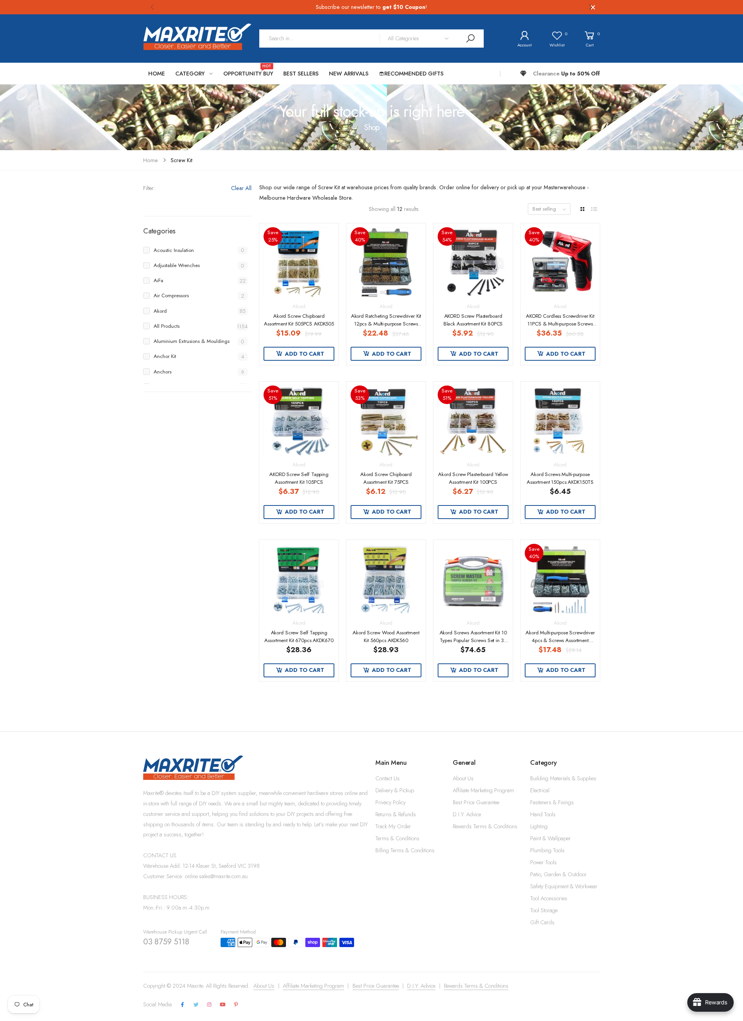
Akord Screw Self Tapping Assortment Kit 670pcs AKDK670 (298, 636)
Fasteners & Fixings (552, 802)
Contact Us (387, 778)
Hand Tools (543, 814)
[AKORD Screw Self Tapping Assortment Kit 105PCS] (299, 420)
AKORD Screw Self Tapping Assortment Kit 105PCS (299, 478)
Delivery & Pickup (394, 790)
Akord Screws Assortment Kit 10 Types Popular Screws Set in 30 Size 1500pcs (473, 640)
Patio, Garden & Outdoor (558, 874)
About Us (463, 778)
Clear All (241, 188)
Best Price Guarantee (476, 802)
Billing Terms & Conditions (405, 850)
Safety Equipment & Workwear (563, 886)
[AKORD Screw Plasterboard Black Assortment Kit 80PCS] (473, 262)
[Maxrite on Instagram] (209, 1005)
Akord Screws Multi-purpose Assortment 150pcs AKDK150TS (560, 478)
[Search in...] (470, 38)
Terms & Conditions (397, 838)
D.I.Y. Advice (467, 814)
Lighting (539, 826)
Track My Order (393, 826)
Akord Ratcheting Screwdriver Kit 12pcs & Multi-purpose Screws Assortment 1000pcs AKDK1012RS (386, 327)
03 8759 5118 (166, 941)
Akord (299, 306)
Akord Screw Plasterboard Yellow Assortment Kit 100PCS (473, 478)
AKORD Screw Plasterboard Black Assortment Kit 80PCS (473, 319)
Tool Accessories (548, 898)
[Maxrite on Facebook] (182, 1005)
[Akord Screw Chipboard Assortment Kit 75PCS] (386, 420)
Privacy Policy (390, 802)
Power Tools (543, 862)
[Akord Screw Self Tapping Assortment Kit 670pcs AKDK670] (299, 579)
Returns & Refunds (395, 814)
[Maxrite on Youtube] (223, 1005)
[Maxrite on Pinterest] (236, 1005)
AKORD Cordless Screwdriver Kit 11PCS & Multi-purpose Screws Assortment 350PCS (560, 323)
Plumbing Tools (547, 850)
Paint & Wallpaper (550, 838)
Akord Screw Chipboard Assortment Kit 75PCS (386, 478)
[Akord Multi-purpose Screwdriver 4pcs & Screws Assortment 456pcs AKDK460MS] (560, 579)
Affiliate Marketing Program (483, 790)
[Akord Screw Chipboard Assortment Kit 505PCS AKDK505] (299, 262)
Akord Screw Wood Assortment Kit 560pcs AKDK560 (386, 636)
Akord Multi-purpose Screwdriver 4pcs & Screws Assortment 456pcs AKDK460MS (560, 640)
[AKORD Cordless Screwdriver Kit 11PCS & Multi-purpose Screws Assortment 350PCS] (560, 262)
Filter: (149, 188)
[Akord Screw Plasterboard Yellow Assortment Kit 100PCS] (473, 420)
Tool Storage (544, 910)
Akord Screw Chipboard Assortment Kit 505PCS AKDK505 (299, 319)
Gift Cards (542, 922)
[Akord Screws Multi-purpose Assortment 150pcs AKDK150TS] (560, 420)
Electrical (540, 790)
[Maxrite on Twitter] (196, 1005)
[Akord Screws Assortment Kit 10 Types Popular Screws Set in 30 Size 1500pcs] (473, 579)
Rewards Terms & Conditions (485, 826)
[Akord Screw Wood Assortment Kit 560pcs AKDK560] (386, 579)
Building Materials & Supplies (563, 778)
